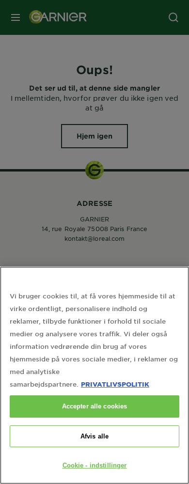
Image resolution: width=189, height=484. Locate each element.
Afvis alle (94, 436)
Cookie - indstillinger (95, 465)
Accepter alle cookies (94, 406)
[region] (94, 375)
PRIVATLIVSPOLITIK (115, 384)
